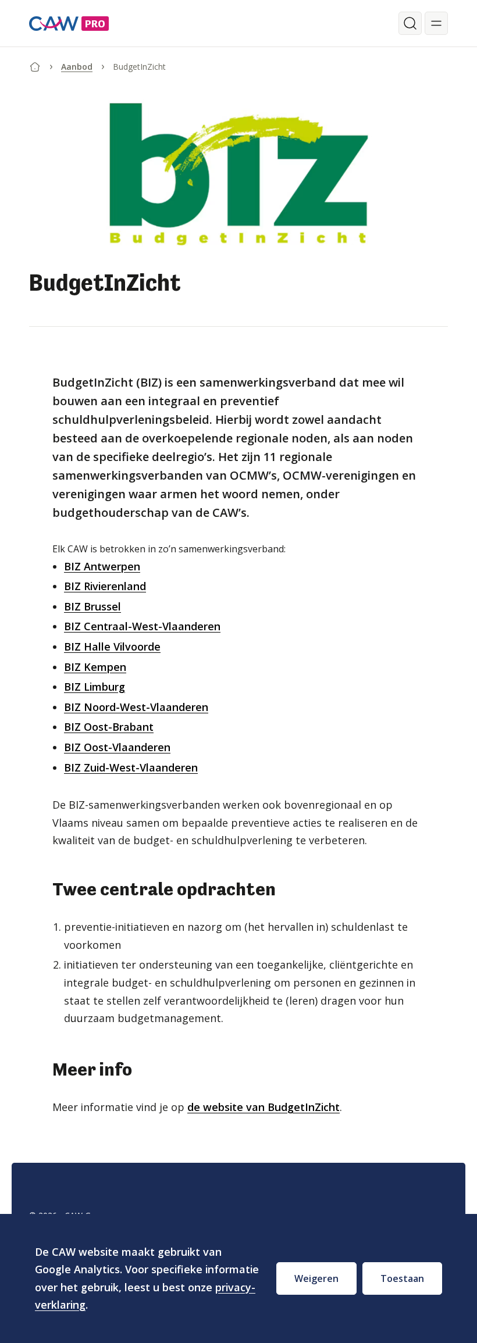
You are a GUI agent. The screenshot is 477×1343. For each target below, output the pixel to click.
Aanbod (76, 66)
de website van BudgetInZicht (263, 1107)
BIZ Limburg (94, 687)
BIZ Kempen (95, 667)
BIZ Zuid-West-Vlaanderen (131, 767)
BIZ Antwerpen (102, 566)
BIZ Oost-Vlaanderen (117, 747)
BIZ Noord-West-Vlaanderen (136, 707)
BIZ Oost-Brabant (109, 727)
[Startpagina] (35, 64)
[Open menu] (436, 23)
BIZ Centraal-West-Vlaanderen (142, 626)
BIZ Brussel (92, 606)
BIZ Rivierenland (105, 586)
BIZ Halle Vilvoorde (112, 646)
